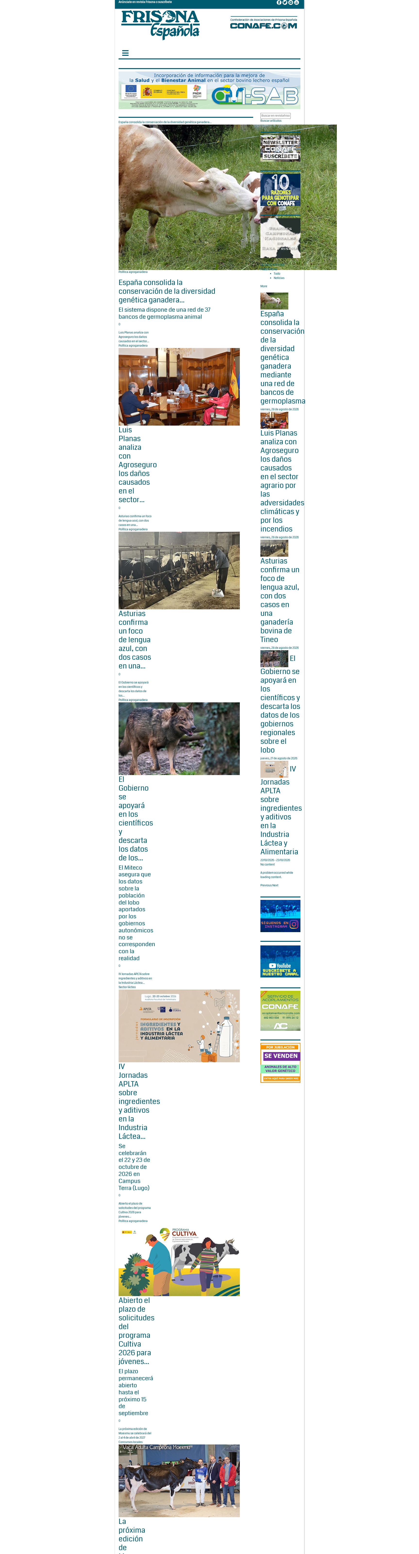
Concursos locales (131, 1442)
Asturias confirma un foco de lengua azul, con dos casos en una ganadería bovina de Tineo (279, 600)
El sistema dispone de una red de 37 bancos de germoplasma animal (164, 313)
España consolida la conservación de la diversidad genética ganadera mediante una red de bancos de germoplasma (283, 357)
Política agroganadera (133, 272)
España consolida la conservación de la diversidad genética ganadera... (167, 291)
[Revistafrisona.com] (160, 24)
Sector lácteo (127, 987)
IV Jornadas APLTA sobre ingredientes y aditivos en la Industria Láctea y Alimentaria (281, 810)
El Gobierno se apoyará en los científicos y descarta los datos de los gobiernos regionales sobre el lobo (280, 704)
